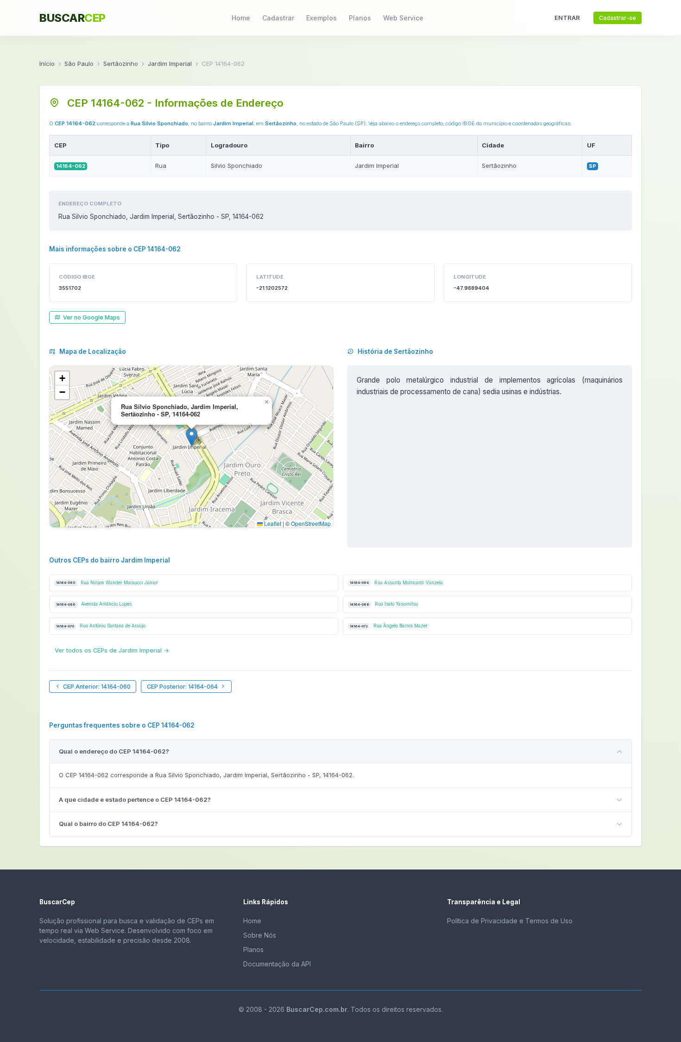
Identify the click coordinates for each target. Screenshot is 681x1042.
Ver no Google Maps (91, 317)
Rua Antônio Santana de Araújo (100, 625)
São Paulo (79, 63)
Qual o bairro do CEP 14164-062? (108, 823)
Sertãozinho (120, 63)
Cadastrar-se (617, 17)
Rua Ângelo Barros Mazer (389, 625)
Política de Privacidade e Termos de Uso (510, 921)
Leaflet (272, 523)
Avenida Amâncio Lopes (94, 604)
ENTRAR (567, 17)
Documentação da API (277, 964)
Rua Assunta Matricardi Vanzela (396, 582)
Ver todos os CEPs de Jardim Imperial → (112, 650)
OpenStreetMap (311, 523)
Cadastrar (278, 18)
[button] (191, 437)
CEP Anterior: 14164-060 (97, 686)
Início (47, 63)
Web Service (403, 18)
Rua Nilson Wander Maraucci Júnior (107, 582)
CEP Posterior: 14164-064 (182, 686)
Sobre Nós (259, 935)
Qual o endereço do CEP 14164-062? (114, 751)
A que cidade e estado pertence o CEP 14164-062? (135, 799)
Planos (360, 18)
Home (241, 18)
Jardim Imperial (170, 63)
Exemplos (321, 18)
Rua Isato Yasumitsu (384, 604)
